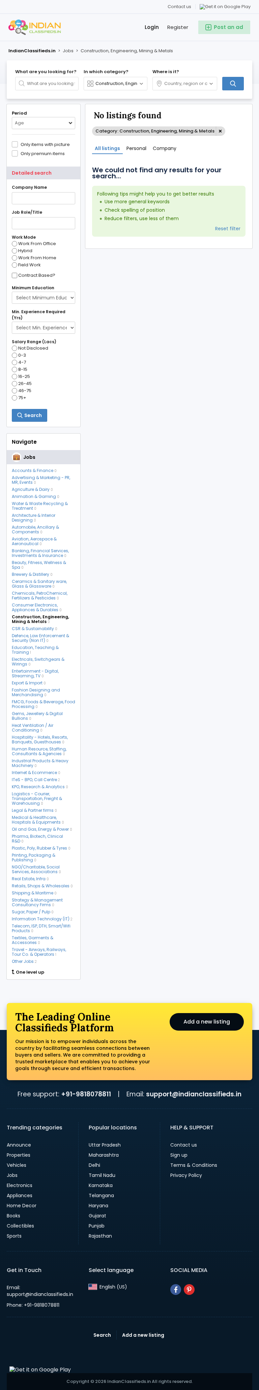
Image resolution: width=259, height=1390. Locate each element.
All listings (107, 148)
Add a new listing (206, 1022)
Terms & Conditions (193, 1165)
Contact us (179, 6)
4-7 (22, 362)
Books (13, 1215)
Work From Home (37, 258)
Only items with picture (45, 144)
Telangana (101, 1195)
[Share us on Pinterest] (189, 1289)
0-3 (22, 355)
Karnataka (101, 1185)
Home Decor (21, 1205)
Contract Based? (36, 275)
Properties (18, 1155)
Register (177, 27)
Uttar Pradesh (105, 1145)
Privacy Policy (186, 1175)
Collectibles (20, 1225)
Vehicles (16, 1165)
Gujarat (97, 1215)
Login (152, 27)
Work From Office (37, 243)
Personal (136, 148)
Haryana (98, 1205)
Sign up (179, 1155)
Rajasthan (100, 1236)
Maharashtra (104, 1155)
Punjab (97, 1225)
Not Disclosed (33, 348)
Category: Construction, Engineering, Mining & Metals (154, 131)
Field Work (29, 265)
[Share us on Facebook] (175, 1289)
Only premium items (43, 153)
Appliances (19, 1195)
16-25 (24, 376)
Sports (14, 1236)
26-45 (25, 383)
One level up (30, 972)
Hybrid (25, 251)
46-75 (24, 390)
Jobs (12, 1175)
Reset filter (227, 228)
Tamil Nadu (102, 1175)
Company (164, 148)
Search (102, 1335)
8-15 (22, 369)
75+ (22, 398)
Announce (19, 1145)
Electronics (19, 1185)
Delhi (94, 1165)
